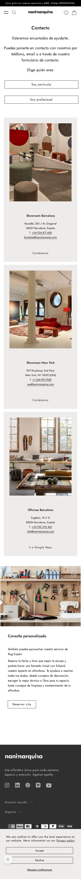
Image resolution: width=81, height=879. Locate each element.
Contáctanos (40, 253)
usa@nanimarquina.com (40, 384)
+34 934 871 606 (42, 233)
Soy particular (41, 84)
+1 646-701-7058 (41, 380)
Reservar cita (22, 704)
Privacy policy (66, 840)
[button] (8, 12)
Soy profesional (41, 99)
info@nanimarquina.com (40, 531)
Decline (39, 860)
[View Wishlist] (66, 12)
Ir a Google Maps (40, 547)
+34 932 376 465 (42, 527)
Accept (39, 851)
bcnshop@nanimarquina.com (40, 237)
